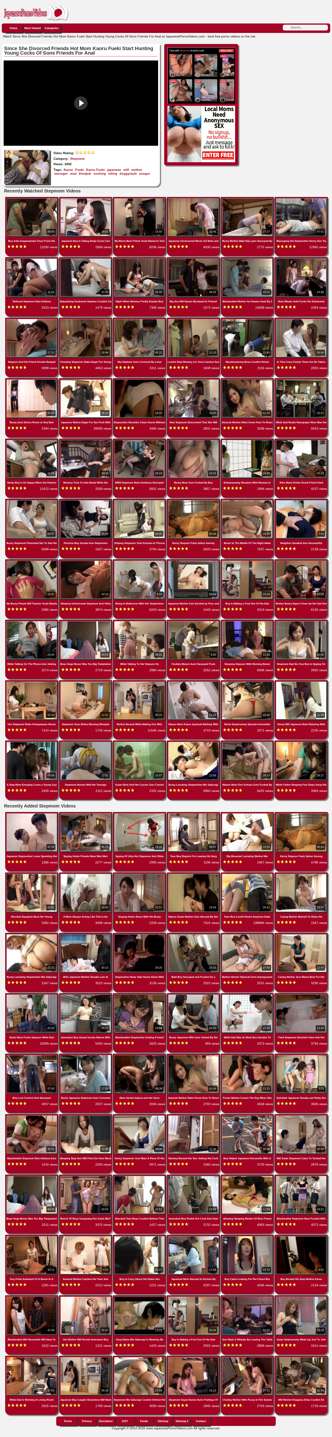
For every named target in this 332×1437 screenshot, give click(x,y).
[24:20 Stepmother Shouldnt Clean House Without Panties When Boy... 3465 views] (140, 380)
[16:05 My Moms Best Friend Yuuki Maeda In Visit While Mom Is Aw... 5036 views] (140, 199)
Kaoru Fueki (95, 169)
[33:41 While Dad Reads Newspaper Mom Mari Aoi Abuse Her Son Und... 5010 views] (301, 380)
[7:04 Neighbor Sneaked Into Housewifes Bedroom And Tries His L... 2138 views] (301, 501)
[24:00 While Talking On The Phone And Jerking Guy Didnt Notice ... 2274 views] (32, 622)
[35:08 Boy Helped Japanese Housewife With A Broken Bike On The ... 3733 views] (248, 1116)
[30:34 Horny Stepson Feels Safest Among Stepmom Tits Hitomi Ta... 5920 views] (194, 501)
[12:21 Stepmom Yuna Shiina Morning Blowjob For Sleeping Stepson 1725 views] (86, 682)
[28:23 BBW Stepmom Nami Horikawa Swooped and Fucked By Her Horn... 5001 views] (140, 441)
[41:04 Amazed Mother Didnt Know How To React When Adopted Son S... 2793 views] (194, 1056)
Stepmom (77, 158)
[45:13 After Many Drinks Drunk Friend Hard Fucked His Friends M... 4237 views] (301, 441)
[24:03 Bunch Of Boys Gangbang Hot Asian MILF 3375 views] (86, 1177)
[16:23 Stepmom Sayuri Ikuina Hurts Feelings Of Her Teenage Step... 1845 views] (194, 1358)
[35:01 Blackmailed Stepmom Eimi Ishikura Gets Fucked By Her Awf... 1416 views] (32, 1116)
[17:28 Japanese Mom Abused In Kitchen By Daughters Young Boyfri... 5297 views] (194, 1237)
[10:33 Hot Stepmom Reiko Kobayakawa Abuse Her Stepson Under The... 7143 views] (32, 682)
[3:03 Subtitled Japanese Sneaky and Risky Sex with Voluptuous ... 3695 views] (301, 1056)
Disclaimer (106, 1421)
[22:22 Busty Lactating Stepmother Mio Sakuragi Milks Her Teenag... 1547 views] (32, 935)
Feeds (144, 1421)
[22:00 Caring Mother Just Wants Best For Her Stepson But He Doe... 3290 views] (301, 935)
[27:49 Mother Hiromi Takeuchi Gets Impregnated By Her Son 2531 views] (248, 935)
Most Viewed (32, 28)
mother (136, 169)
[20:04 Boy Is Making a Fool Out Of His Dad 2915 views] (194, 1297)
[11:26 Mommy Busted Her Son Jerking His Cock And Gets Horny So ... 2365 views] (194, 1116)
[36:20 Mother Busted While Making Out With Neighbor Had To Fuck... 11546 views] (140, 682)
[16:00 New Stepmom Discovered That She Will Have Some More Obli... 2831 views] (194, 380)
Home (13, 28)
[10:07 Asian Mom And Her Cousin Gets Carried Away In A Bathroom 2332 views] (140, 743)
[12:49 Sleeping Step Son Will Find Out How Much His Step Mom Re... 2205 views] (86, 1116)
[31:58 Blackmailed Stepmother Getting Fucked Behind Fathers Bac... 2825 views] (140, 995)
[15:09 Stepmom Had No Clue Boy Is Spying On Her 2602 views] (301, 622)
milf (126, 169)
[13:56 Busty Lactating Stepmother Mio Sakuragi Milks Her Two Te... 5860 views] (194, 743)
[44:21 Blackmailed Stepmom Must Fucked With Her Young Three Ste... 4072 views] (301, 1177)
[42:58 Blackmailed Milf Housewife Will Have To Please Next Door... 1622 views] (32, 1297)
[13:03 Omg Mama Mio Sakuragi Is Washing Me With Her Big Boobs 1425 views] (140, 1297)
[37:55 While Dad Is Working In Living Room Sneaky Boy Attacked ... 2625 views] (32, 1358)
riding (112, 173)
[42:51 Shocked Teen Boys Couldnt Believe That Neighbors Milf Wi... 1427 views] (140, 1177)
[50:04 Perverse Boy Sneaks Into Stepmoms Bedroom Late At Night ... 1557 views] (86, 501)
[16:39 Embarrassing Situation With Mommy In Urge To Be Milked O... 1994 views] (248, 441)
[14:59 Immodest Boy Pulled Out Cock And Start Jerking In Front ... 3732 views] (194, 1177)
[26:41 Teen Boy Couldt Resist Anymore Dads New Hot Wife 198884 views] (248, 875)
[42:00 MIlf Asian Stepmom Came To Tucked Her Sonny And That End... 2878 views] (301, 1116)
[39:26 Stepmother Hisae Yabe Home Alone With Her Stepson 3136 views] (140, 935)
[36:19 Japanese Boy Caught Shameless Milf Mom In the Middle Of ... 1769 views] (86, 1358)
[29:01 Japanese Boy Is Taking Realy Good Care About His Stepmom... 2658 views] (86, 199)
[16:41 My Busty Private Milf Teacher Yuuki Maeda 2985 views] (32, 561)
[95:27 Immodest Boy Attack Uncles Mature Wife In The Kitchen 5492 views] (86, 995)
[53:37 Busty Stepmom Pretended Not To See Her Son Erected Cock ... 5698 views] (32, 501)
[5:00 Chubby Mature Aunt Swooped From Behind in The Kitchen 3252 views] (194, 622)
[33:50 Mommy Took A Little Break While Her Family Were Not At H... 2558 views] (86, 441)
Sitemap (163, 1421)
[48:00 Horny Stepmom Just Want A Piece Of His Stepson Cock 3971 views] (140, 1116)
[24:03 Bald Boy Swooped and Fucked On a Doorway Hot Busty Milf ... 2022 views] (194, 935)
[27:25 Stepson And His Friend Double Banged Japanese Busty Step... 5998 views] (32, 320)
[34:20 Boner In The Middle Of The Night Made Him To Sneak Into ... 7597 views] (248, 501)
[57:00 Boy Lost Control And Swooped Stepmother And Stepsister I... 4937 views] (32, 1056)
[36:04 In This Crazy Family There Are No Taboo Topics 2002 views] (301, 320)
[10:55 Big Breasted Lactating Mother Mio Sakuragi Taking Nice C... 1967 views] (248, 814)
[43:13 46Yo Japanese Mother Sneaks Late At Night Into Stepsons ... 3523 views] (86, 935)
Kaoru (68, 169)
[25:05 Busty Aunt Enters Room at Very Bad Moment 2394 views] (32, 380)
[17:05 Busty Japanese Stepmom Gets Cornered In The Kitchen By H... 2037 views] (86, 1056)
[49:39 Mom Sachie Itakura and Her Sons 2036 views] (140, 1056)
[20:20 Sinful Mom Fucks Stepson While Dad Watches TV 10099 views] (32, 995)
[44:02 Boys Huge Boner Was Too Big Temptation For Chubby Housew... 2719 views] (86, 622)
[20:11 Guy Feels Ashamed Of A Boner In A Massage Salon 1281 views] (32, 1237)
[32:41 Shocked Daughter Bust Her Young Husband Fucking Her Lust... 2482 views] (32, 875)
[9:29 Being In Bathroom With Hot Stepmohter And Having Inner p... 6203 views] (140, 561)
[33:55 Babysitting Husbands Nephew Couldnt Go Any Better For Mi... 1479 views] (86, 259)
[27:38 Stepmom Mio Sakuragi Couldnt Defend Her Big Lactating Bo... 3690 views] (140, 1358)
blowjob (85, 173)
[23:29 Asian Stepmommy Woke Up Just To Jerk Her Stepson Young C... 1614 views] (301, 1297)
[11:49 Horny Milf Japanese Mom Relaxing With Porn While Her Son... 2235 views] (301, 682)
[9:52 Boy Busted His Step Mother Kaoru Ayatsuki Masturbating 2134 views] (301, 1237)
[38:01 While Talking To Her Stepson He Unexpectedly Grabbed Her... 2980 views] (140, 622)
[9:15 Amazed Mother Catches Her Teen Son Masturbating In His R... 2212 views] (86, 1237)
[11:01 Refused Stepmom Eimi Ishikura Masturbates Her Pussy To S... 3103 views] (32, 259)
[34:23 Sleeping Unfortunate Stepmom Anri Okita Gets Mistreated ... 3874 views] (86, 561)
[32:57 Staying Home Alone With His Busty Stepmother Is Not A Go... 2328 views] (140, 875)
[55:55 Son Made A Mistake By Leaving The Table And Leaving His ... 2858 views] (248, 1297)
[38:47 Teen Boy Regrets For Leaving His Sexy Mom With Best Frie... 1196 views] (194, 814)
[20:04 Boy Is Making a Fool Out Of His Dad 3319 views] (248, 561)
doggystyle (128, 173)
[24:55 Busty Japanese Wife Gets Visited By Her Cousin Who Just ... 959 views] (194, 995)
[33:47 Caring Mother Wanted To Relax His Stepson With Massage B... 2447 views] (301, 875)
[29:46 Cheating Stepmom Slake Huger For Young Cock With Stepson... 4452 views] (86, 320)
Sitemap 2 (181, 1421)
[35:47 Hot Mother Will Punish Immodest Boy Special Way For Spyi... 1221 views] (86, 1297)
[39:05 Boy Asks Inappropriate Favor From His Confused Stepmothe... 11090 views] (32, 199)
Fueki (79, 169)
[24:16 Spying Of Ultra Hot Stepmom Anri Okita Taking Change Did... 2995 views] (140, 814)
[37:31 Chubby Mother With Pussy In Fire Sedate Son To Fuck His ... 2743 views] (248, 1358)
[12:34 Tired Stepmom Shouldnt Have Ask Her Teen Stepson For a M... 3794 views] (301, 995)
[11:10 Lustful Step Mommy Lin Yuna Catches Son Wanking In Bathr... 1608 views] (194, 320)
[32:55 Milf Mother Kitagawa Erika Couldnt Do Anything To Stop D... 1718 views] (301, 1358)
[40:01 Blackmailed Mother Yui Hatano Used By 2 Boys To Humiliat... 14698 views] (248, 259)
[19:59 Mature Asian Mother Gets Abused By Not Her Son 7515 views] (194, 875)
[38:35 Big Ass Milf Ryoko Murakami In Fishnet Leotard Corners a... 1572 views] (194, 259)
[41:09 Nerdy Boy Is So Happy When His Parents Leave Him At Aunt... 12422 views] (32, 441)
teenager (61, 173)
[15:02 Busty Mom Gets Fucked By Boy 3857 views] (194, 441)
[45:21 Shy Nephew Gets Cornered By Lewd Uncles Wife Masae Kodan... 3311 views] (140, 320)
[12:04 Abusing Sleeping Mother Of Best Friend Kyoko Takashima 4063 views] (248, 1177)
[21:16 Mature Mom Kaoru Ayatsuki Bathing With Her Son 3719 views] (194, 682)
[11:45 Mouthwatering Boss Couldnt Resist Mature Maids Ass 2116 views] (248, 320)
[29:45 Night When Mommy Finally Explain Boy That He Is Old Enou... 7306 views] (140, 259)
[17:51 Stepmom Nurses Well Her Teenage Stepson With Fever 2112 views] (86, 743)
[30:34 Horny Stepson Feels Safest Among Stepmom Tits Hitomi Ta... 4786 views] (301, 814)
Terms (68, 1421)
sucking (100, 173)
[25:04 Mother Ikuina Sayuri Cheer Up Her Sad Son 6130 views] (301, 561)
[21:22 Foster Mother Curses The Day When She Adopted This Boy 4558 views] (248, 1056)
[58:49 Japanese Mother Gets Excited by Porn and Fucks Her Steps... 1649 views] (194, 561)
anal (73, 173)
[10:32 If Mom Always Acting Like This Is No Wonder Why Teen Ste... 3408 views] (86, 875)
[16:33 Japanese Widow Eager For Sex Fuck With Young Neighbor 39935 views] (86, 380)
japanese (114, 169)
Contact (201, 1421)
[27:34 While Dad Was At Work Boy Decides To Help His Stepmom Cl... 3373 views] (248, 995)
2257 (125, 1421)
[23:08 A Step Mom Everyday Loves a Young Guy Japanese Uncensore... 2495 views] (32, 743)
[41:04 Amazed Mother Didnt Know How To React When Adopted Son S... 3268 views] (248, 380)
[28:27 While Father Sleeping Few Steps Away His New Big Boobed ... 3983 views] (301, 743)
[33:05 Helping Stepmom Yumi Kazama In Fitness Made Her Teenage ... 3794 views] (140, 501)
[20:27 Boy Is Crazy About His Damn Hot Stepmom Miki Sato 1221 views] (140, 1237)
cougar (144, 173)
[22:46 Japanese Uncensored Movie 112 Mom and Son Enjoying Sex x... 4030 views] (194, 199)
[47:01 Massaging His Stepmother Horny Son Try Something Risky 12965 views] (301, 199)
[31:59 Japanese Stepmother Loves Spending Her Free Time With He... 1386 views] (32, 814)
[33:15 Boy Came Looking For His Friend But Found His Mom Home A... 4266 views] (248, 1237)
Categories (51, 28)
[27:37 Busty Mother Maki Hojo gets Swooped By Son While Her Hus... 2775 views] (248, 199)
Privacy (87, 1421)
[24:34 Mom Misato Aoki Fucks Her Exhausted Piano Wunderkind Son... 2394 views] (301, 259)
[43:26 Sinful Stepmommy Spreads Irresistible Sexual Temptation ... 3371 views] (248, 682)
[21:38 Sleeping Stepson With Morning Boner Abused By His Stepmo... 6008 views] (248, 622)
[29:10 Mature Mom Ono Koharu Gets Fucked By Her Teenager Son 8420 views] (248, 743)
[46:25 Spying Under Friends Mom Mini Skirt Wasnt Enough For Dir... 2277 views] (86, 814)
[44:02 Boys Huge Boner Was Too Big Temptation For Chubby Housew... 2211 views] (32, 1177)
